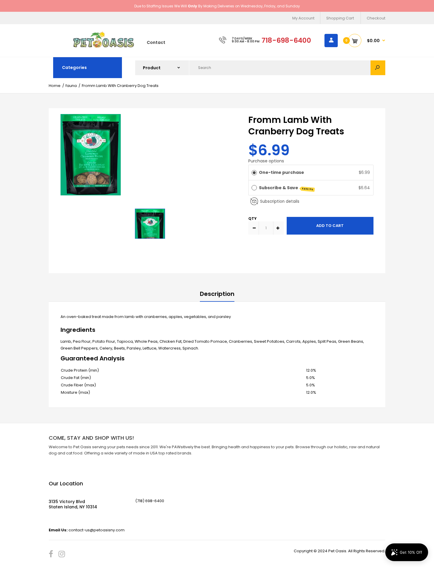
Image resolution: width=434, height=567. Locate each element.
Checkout (376, 18)
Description (217, 294)
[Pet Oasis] (103, 47)
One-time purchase (281, 172)
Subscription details (279, 201)
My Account (303, 18)
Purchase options (266, 161)
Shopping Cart (340, 18)
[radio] (254, 172)
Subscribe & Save (286, 188)
